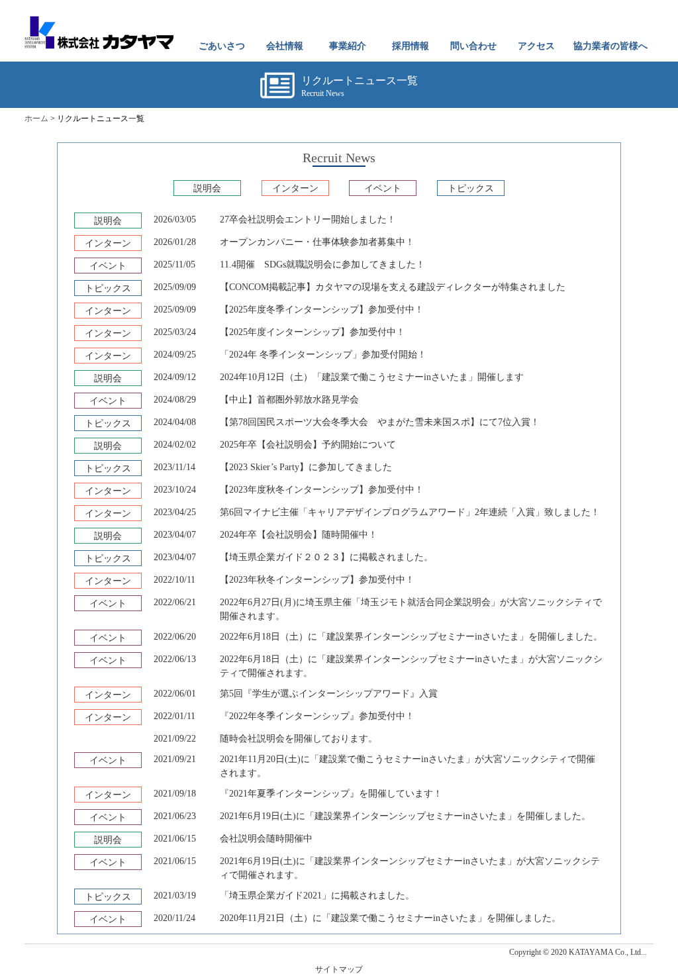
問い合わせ (473, 46)
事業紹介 (347, 46)
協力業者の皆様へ (610, 46)
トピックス (471, 188)
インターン (295, 188)
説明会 (207, 188)
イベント (382, 188)
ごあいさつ (222, 46)
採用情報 (410, 46)
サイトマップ (339, 969)
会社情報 (284, 46)
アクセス (536, 46)
